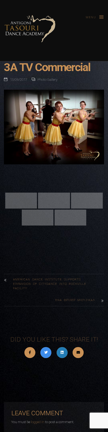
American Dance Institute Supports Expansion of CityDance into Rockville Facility (49, 284)
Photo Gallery (47, 80)
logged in (37, 422)
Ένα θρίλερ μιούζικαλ (75, 300)
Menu (92, 17)
